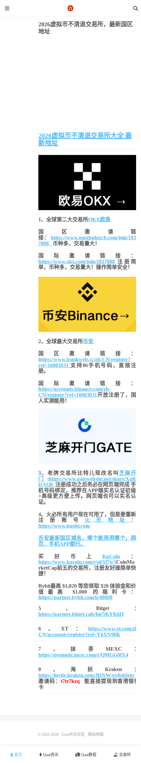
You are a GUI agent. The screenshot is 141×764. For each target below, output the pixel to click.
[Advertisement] (87, 84)
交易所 (124, 755)
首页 (17, 755)
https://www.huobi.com (64, 526)
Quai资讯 (50, 755)
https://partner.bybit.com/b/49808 (75, 597)
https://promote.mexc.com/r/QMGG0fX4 (83, 655)
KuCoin (111, 556)
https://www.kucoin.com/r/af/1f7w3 (77, 562)
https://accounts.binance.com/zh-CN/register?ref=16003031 (74, 392)
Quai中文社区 (70, 8)
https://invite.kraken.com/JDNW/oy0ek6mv (86, 675)
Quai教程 (88, 755)
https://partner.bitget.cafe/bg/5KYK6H (81, 614)
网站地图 (96, 734)
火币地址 (108, 520)
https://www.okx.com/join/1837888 (76, 261)
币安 (88, 341)
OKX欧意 (99, 219)
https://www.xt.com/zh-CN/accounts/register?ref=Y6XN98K (88, 631)
